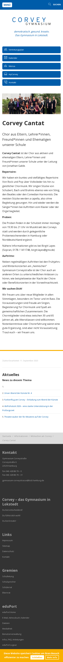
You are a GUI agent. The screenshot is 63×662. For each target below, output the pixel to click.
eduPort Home (9, 612)
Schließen (37, 657)
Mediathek (7, 628)
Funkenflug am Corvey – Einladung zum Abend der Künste (31, 399)
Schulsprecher (9, 581)
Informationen (21, 436)
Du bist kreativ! (9, 520)
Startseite (6, 436)
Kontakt (5, 556)
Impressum (7, 540)
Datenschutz (8, 551)
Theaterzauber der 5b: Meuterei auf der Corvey (26, 416)
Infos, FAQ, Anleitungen (13, 639)
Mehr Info (52, 657)
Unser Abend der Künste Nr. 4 (18, 393)
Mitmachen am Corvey (41, 436)
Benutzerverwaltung (11, 634)
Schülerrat (7, 587)
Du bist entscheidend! (12, 510)
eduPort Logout (9, 645)
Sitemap (6, 546)
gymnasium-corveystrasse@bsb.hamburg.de (23, 480)
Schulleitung (8, 576)
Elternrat (6, 592)
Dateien (6, 623)
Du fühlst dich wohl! (11, 515)
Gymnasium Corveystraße (14, 458)
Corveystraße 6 (9, 462)
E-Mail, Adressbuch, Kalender (15, 617)
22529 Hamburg (9, 465)
